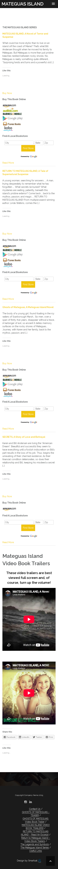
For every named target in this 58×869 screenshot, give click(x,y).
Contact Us (34, 809)
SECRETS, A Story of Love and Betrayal (23, 437)
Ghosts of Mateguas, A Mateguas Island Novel (27, 307)
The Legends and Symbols (34, 844)
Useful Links (35, 850)
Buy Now (7, 93)
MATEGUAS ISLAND (23, 4)
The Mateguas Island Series (34, 847)
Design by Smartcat (27, 860)
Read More (8, 162)
